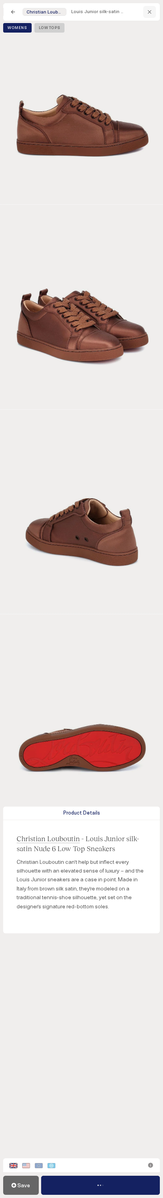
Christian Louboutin (48, 838)
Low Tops (50, 28)
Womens (17, 28)
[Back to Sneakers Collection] (13, 12)
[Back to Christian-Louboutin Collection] (149, 12)
